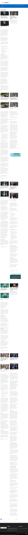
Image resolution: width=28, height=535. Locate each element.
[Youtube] (26, 0)
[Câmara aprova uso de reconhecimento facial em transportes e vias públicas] (5, 13)
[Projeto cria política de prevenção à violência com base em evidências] (5, 285)
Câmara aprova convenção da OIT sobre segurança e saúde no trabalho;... (14, 289)
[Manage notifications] (26, 533)
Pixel (16, 534)
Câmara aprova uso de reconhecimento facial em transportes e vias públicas (4, 17)
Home (1, 8)
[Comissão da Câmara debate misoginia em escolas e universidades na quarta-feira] (14, 95)
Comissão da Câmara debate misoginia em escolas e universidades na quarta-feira (14, 98)
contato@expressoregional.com (13, 530)
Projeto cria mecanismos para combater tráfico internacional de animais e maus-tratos (5, 98)
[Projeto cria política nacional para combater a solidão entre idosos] (5, 184)
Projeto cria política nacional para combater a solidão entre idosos (5, 187)
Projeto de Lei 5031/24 (12, 451)
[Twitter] (23, 0)
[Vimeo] (24, 0)
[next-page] (8, 519)
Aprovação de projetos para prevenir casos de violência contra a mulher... (13, 359)
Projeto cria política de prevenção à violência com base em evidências (4, 289)
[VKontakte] (25, 0)
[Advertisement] (18, 3)
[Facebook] (22, 0)
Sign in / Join (13, 0)
